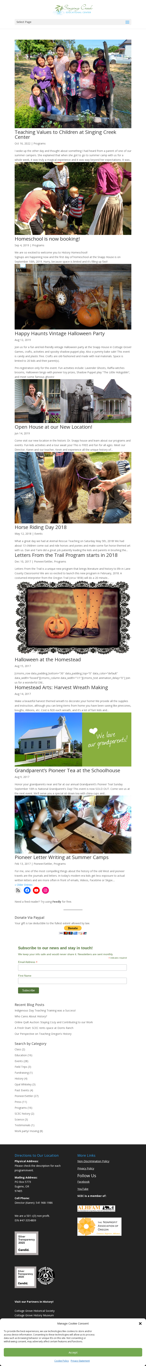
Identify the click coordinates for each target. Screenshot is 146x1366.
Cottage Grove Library (28, 1338)
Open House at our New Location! (53, 426)
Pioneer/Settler (43, 561)
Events (38, 533)
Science (19, 1119)
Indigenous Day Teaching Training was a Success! (45, 1010)
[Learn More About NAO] (99, 1235)
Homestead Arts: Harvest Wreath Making (61, 687)
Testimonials (22, 1125)
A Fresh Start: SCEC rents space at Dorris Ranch (44, 1028)
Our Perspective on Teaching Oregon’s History (43, 1034)
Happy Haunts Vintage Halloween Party (60, 333)
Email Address (27, 962)
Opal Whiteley (23, 1084)
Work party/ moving (27, 1131)
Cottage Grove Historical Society (35, 1311)
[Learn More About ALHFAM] (96, 1210)
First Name (24, 975)
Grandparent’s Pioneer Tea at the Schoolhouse (67, 770)
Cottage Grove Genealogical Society (37, 1319)
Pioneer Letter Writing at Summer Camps (62, 857)
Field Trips (21, 1067)
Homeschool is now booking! (47, 238)
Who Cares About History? (31, 1016)
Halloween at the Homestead (48, 659)
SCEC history (22, 1113)
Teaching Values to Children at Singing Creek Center (65, 134)
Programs (39, 143)
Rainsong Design (80, 1361)
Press (18, 1102)
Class (18, 1049)
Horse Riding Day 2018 (41, 527)
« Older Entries (24, 885)
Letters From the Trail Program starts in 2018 (66, 555)
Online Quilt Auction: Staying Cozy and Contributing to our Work (54, 1022)
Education (21, 1055)
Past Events (22, 1090)
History (19, 1078)
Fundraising (22, 1072)
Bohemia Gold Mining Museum (34, 1324)
